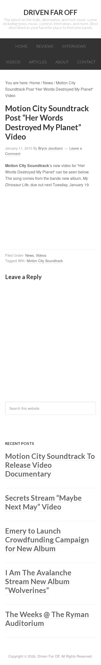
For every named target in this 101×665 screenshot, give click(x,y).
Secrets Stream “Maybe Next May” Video (43, 502)
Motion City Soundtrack (45, 260)
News (29, 255)
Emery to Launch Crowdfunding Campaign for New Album (47, 539)
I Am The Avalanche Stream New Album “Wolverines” (38, 581)
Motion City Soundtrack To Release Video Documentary (50, 465)
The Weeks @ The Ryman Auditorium (47, 618)
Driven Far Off (50, 12)
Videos (41, 255)
